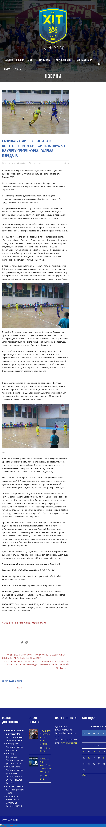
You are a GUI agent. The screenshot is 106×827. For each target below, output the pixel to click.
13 (99, 751)
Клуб (29, 59)
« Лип (84, 775)
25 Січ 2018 (9, 163)
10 (84, 751)
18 (89, 757)
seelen (23, 163)
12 (94, 751)
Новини (20, 59)
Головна (8, 59)
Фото (18, 68)
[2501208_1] (35, 112)
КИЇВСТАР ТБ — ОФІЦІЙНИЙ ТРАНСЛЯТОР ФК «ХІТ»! (46, 765)
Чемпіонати (44, 59)
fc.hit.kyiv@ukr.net (69, 743)
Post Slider (36, 163)
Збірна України (84, 59)
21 (104, 757)
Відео (7, 68)
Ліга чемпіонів (63, 59)
